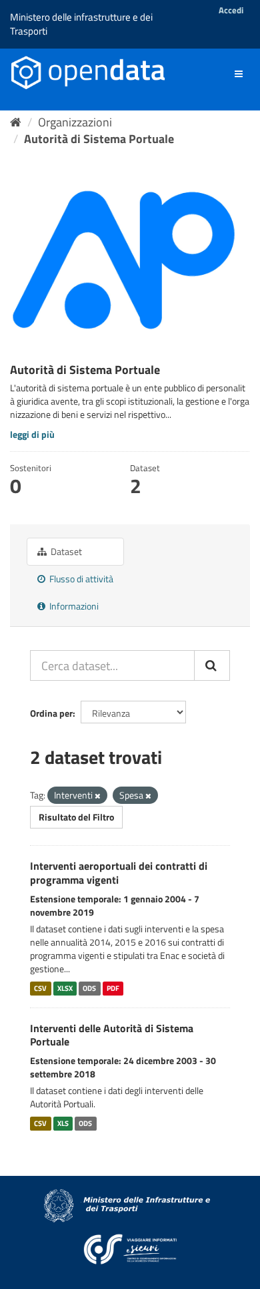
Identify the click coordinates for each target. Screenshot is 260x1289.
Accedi (231, 10)
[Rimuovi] (98, 796)
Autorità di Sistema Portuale (99, 139)
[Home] (15, 122)
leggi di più (32, 434)
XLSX (65, 988)
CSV (40, 988)
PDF (113, 988)
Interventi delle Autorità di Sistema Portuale (111, 1035)
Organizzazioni (75, 122)
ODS (89, 988)
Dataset (65, 551)
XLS (63, 1123)
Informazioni (73, 606)
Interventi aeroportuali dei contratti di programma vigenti (118, 873)
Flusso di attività (80, 579)
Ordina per (51, 713)
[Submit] (212, 665)
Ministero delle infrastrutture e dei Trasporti (81, 24)
